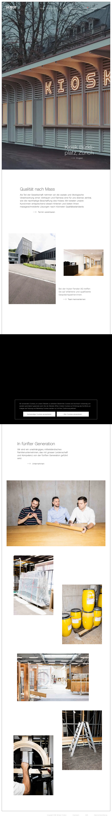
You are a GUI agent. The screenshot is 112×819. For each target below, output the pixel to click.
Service (94, 8)
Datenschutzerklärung (100, 815)
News (42, 8)
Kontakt (103, 8)
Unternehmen (75, 8)
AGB (86, 815)
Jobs (86, 8)
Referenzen (52, 8)
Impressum (76, 815)
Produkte (63, 8)
